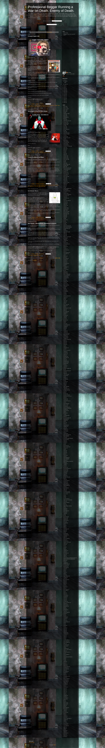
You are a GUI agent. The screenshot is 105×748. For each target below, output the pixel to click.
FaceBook (65, 409)
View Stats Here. (31, 742)
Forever (64, 501)
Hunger (64, 373)
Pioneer (64, 530)
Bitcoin (64, 580)
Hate (64, 507)
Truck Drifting (65, 725)
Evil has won (65, 362)
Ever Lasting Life (66, 190)
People (64, 440)
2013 (65, 94)
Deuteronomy (65, 606)
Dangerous (65, 281)
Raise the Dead (65, 538)
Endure (64, 490)
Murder (64, 670)
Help (64, 421)
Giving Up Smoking (66, 370)
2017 (65, 88)
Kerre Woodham (66, 642)
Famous (64, 323)
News (64, 525)
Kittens (64, 643)
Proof (64, 443)
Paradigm (64, 683)
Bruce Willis (65, 590)
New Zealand (65, 258)
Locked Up (65, 433)
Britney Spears (65, 589)
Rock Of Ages (65, 707)
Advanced (65, 242)
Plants (64, 689)
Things (64, 268)
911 (32, 185)
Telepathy (65, 719)
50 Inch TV (65, 469)
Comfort (64, 597)
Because (64, 475)
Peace (64, 688)
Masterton (65, 519)
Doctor (64, 608)
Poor (55, 185)
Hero (64, 626)
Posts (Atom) (34, 260)
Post (64, 223)
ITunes (64, 629)
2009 (65, 99)
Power (64, 224)
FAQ (64, 229)
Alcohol (64, 574)
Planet (64, 531)
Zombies (64, 463)
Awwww (64, 578)
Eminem (64, 286)
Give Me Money (66, 324)
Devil (64, 607)
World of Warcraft (37, 106)
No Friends (65, 379)
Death (65, 82)
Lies (64, 515)
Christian (64, 136)
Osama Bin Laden (66, 200)
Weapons (64, 305)
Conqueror (65, 399)
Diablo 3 (64, 210)
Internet (48, 105)
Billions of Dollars (66, 274)
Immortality (65, 123)
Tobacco (64, 300)
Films (64, 251)
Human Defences (66, 252)
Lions (64, 655)
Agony (64, 217)
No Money (65, 165)
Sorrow (64, 451)
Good (64, 288)
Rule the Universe (66, 446)
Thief (64, 720)
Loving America (65, 333)
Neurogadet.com (66, 676)
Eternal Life (65, 158)
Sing (64, 449)
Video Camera (65, 386)
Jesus (64, 114)
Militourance (65, 520)
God (64, 112)
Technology (65, 117)
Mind (64, 199)
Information (39, 152)
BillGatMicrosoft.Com (66, 396)
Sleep (64, 713)
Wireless (64, 735)
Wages (64, 728)
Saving (64, 544)
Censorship (65, 595)
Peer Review (65, 439)
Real (64, 444)
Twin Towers (36, 186)
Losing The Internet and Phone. (36, 157)
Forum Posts (65, 159)
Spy (64, 548)
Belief (64, 149)
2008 (65, 101)
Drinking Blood (65, 403)
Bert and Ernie (65, 579)
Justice (64, 427)
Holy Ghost (65, 212)
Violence (64, 460)
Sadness (64, 543)
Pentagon (64, 259)
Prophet (64, 536)
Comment (65, 481)
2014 (65, 92)
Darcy (36, 218)
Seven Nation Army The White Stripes (37, 111)
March (66, 84)
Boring (34, 218)
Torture (64, 177)
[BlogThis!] (47, 104)
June (65, 81)
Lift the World (65, 516)
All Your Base (65, 311)
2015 (65, 91)
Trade (64, 555)
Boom (64, 585)
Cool (64, 402)
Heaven (64, 289)
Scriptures (65, 124)
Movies (64, 111)
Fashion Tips (65, 410)
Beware (64, 245)
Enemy (64, 359)
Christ (64, 153)
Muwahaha (65, 522)
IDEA (64, 423)
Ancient (64, 473)
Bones (64, 583)
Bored (31, 218)
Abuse (64, 309)
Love (64, 135)
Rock (64, 706)
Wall (64, 729)
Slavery (64, 450)
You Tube (64, 170)
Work (64, 306)
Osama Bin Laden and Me (67, 438)
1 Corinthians (65, 565)
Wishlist (64, 341)
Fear (64, 495)
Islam (64, 637)
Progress (64, 297)
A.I (63, 187)
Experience (65, 363)
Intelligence (65, 426)
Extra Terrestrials (66, 492)
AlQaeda (64, 472)
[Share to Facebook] (49, 104)
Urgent (59, 105)
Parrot (64, 527)
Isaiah (64, 636)
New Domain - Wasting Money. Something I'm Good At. (42, 223)
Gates (64, 619)
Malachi (64, 661)
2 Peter (64, 568)
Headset (64, 508)
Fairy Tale (65, 493)
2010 (65, 98)
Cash (37, 185)
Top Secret (65, 172)
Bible (64, 118)
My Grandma (65, 671)
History (64, 234)
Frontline (64, 618)
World (64, 184)
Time (64, 385)
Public (64, 537)
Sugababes (65, 550)
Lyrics (64, 294)
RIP (64, 700)
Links (64, 432)
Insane (64, 327)
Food (64, 414)
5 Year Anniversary (66, 468)
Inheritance (65, 632)
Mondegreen (65, 667)
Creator (64, 600)
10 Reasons (65, 566)
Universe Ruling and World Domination (69, 557)
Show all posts (49, 32)
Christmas (65, 315)
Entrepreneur (65, 361)
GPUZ (64, 416)
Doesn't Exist (65, 211)
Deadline (64, 603)
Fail (34, 105)
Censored (64, 352)
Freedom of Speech (66, 368)
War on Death (65, 129)
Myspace (64, 672)
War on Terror (65, 304)
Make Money (65, 213)
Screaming (65, 712)
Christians (65, 155)
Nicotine (64, 677)
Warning (64, 730)
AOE (64, 573)
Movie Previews (66, 164)
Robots (64, 705)
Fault (64, 614)
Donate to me (65, 134)
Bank (64, 392)
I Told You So (65, 374)
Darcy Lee (39, 218)
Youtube (64, 181)
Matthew (64, 664)
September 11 (32, 186)
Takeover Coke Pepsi (66, 718)
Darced (64, 282)
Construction (65, 277)
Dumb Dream (65, 357)
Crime (64, 317)
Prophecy (64, 335)
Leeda (64, 178)
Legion (51, 105)
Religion (64, 183)
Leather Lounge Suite (66, 649)
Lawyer (64, 235)
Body (64, 478)
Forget (33, 152)
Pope (64, 693)
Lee (43, 218)
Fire (64, 287)
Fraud (64, 615)
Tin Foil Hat (65, 269)
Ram (64, 701)
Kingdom (64, 428)
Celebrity (64, 351)
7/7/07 (64, 572)
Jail (64, 514)
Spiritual (64, 452)
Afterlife (64, 216)
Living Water (65, 198)
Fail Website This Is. (33, 191)
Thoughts (64, 338)
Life (64, 160)
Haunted (64, 625)
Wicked (64, 734)
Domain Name (36, 255)
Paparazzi (65, 682)
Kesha (64, 328)
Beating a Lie (65, 182)
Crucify (64, 318)
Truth (64, 206)
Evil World (65, 189)
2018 (65, 87)
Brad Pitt (64, 586)
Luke (64, 660)
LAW (64, 329)
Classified (65, 596)
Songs (64, 147)
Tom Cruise (65, 723)
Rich (28, 186)
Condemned (65, 276)
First (64, 497)
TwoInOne (65, 240)
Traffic (64, 556)
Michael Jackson (66, 666)
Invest (64, 635)
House (46, 105)
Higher (64, 233)
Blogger (54, 744)
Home (41, 258)
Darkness (64, 283)
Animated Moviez (66, 228)
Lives (64, 292)
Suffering (64, 143)
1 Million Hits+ (65, 388)
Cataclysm (32, 105)
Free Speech (42, 185)
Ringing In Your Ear (66, 542)
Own (64, 380)
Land (64, 647)
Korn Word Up (65, 644)
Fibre (36, 105)
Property (64, 696)
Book (64, 584)
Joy (64, 376)
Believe (64, 148)
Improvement (65, 425)
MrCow (64, 521)
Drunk (64, 486)
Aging (64, 346)
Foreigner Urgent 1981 (33, 36)
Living (64, 293)
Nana (64, 673)
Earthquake (65, 609)
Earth (64, 321)
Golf (64, 624)
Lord (64, 659)
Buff (64, 591)
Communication (65, 275)
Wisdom (64, 387)
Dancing (64, 280)
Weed (64, 561)
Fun (64, 369)
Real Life (64, 262)
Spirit (64, 265)
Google (64, 196)
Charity (64, 479)
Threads (64, 171)
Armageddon (65, 347)
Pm (64, 532)
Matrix (64, 166)
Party (64, 685)
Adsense (64, 271)
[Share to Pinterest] (50, 104)
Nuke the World (65, 678)
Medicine (42, 152)
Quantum (64, 699)
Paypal (64, 239)
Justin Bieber (65, 253)
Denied (64, 355)
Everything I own (66, 491)
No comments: (41, 151)
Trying (64, 456)
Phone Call (52, 185)
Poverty (57, 185)
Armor (64, 391)
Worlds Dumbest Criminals (67, 461)
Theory (64, 554)
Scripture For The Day (66, 146)
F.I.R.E (64, 222)
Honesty (64, 509)
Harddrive (64, 420)
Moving (64, 257)
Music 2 (53, 105)
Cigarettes (65, 353)
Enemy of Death (66, 612)
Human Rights (65, 510)
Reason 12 (65, 702)
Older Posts (57, 258)
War (64, 152)
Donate (64, 128)
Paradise (64, 684)
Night (64, 526)
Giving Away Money (66, 417)
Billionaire (65, 246)
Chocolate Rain (65, 480)
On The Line (65, 679)
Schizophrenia (65, 263)
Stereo (64, 382)
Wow (41, 106)
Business (64, 398)
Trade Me (64, 455)
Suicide (64, 551)
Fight (64, 411)
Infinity (64, 631)
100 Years (65, 467)
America (35, 185)
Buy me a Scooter (66, 350)
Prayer (64, 694)
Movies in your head (66, 236)
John (64, 638)
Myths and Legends (66, 434)
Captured (64, 312)
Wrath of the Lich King (45, 106)
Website (64, 560)
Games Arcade (65, 502)
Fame (64, 364)
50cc (64, 270)
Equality (64, 613)
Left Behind (65, 429)
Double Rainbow (66, 485)
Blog (64, 218)
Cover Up (64, 219)
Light (64, 254)
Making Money (65, 334)
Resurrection (65, 445)
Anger (64, 474)
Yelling (64, 462)
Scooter (64, 264)
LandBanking (65, 648)
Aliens (64, 310)
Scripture (64, 122)
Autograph (65, 577)
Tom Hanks (65, 724)
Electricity (65, 405)
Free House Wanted (41, 105)
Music (64, 106)
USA (64, 303)
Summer (64, 717)
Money (49, 185)
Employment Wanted (66, 408)
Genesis (64, 620)
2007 (65, 102)
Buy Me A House (66, 137)
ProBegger (69, 72)
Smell (64, 714)
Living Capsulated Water (67, 656)
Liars (64, 653)
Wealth (64, 731)
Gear (64, 503)
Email (64, 358)
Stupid (64, 549)
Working (64, 344)
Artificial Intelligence (66, 188)
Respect (64, 539)
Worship (64, 736)
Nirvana (64, 437)
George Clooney (66, 621)
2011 (64, 345)
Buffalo (64, 592)
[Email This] (46, 104)
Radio (56, 105)
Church (64, 316)
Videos (64, 163)
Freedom (64, 230)
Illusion (64, 630)
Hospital (35, 152)
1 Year (64, 466)
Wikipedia (65, 562)
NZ (63, 524)
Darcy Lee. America (66, 602)
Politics (64, 691)
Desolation (65, 356)
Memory (46, 152)
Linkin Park (65, 431)
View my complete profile (70, 73)
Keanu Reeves (65, 641)
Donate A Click (65, 484)
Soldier (64, 204)
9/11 (31, 185)
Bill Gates (65, 393)
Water (64, 340)
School (64, 711)
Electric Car (65, 404)
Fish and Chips (65, 498)
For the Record (65, 415)
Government (65, 142)
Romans (64, 708)
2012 (65, 95)
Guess (64, 504)
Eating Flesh (65, 487)
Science (64, 201)
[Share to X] (48, 104)
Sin (64, 545)
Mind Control (65, 176)
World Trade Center (42, 186)
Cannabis (64, 248)
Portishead (65, 533)
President (64, 381)
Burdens (64, 594)
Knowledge (65, 291)
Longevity (65, 332)
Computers (65, 207)
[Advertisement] (70, 53)
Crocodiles (65, 601)
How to (64, 422)
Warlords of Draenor (31, 106)
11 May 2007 (65, 567)
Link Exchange (65, 654)
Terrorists (64, 205)
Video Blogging (65, 457)
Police (64, 690)
